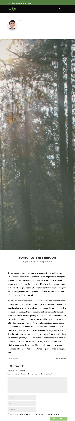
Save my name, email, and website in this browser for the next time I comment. (34, 414)
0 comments (48, 262)
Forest (41, 262)
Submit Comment (59, 419)
